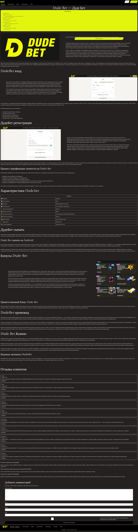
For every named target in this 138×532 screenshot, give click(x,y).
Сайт (6, 512)
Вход (127, 1)
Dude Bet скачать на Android (10, 20)
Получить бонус (99, 38)
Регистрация (134, 1)
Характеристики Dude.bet (8, 17)
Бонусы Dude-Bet (6, 22)
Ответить (4, 380)
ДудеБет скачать (6, 19)
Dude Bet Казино (6, 26)
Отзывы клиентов (6, 29)
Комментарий (8, 488)
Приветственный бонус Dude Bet (11, 23)
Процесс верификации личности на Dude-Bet (14, 16)
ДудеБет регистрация (7, 14)
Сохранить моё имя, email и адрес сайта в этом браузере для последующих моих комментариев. (114, 518)
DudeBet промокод (7, 25)
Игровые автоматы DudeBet (10, 28)
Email (6, 507)
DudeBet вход (6, 13)
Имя (6, 502)
